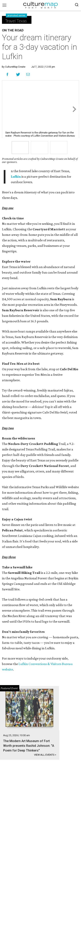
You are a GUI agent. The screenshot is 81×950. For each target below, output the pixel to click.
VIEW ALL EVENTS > (45, 754)
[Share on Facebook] (7, 74)
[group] (20, 147)
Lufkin (16, 176)
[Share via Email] (28, 74)
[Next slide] (74, 109)
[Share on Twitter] (18, 74)
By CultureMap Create (13, 66)
